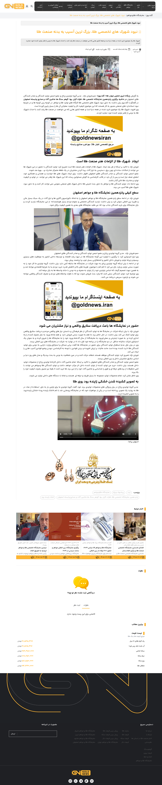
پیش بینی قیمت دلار (110, 738)
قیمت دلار (125, 742)
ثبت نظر (77, 605)
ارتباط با (149, 734)
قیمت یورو (148, 753)
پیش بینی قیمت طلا (110, 731)
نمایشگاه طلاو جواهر (128, 6)
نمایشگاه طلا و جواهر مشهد (84, 738)
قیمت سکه (124, 738)
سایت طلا (125, 731)
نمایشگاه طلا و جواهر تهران (108, 742)
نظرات (86, 605)
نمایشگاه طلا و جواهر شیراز (85, 731)
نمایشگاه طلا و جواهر (144, 760)
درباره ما (149, 731)
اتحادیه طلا (148, 757)
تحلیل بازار (138, 6)
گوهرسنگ (148, 749)
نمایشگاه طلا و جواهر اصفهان (84, 742)
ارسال (13, 734)
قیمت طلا (125, 734)
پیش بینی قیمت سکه (110, 734)
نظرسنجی (148, 742)
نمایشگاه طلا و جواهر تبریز (85, 734)
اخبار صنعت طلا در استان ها (141, 738)
